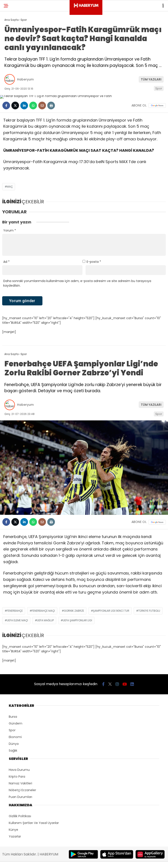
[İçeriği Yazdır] (51, 105)
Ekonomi (15, 737)
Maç (10, 186)
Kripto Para (17, 776)
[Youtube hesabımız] (124, 684)
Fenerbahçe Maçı (43, 611)
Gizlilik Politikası (20, 816)
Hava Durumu (19, 770)
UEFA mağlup (45, 620)
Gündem (15, 723)
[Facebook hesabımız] (103, 684)
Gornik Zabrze (74, 611)
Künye (13, 829)
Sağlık (13, 750)
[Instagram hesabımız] (117, 684)
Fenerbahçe (15, 611)
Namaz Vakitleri (20, 783)
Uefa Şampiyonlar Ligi (77, 620)
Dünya (14, 744)
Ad (6, 261)
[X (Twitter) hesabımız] (110, 684)
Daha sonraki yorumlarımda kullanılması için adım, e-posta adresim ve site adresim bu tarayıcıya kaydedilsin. (77, 283)
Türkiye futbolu (149, 611)
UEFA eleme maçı (17, 620)
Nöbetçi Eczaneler (22, 790)
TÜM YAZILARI (151, 79)
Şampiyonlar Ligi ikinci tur (111, 611)
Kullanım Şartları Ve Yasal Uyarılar (34, 823)
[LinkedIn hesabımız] (132, 684)
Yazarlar (15, 836)
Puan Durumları (20, 797)
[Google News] (157, 105)
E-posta (94, 261)
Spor (158, 88)
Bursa (13, 716)
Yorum (9, 230)
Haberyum (25, 79)
